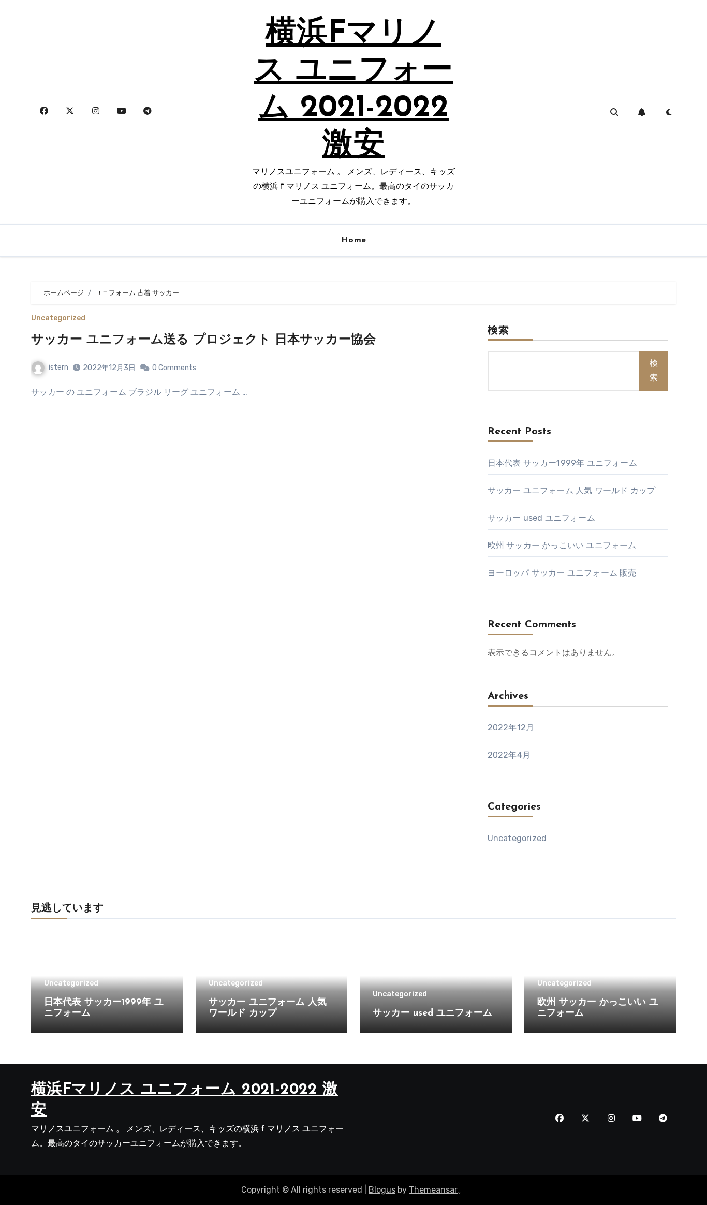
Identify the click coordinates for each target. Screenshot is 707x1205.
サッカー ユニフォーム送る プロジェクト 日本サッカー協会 (203, 340)
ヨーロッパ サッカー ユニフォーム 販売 (562, 573)
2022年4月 (509, 755)
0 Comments (174, 367)
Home (353, 240)
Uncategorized (58, 318)
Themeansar (433, 1190)
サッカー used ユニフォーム (541, 518)
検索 (498, 331)
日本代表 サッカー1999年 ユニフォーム (562, 463)
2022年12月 (511, 727)
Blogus (382, 1190)
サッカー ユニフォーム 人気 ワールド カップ (572, 490)
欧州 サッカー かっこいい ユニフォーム (562, 545)
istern (58, 367)
